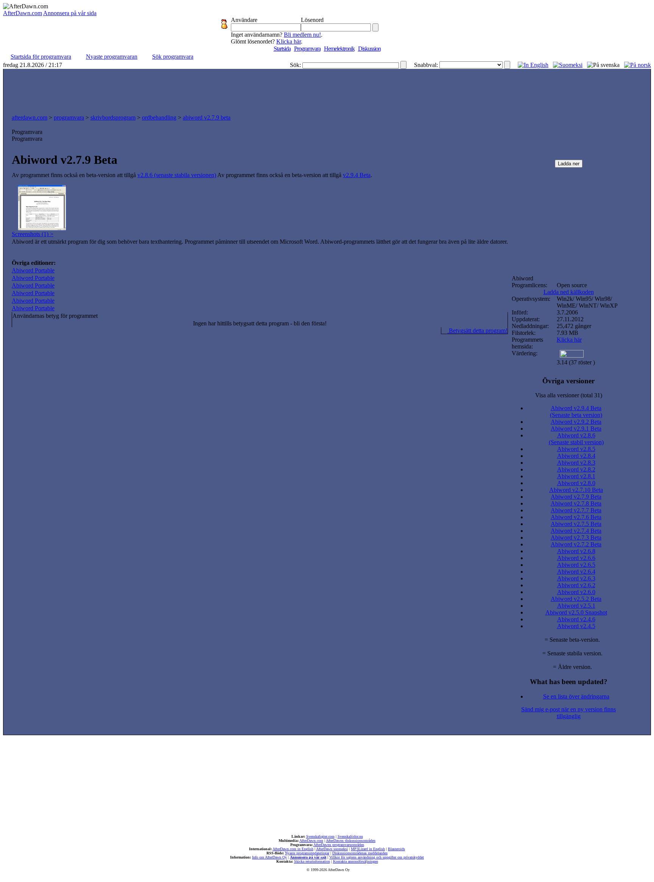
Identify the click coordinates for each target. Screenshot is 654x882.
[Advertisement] (327, 90)
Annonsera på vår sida (70, 13)
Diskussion (369, 48)
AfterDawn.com (22, 13)
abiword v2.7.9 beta (206, 117)
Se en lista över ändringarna (576, 696)
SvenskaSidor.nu (350, 836)
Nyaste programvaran (111, 56)
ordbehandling (159, 117)
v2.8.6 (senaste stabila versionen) (176, 175)
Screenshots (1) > (32, 234)
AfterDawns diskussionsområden (350, 840)
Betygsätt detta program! (477, 330)
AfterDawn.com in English (292, 849)
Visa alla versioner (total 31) (568, 395)
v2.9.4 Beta (357, 175)
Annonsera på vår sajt (308, 857)
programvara (69, 117)
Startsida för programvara (41, 56)
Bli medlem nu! (302, 34)
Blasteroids (396, 849)
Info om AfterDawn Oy (269, 857)
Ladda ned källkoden (568, 292)
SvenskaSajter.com (320, 836)
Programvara (307, 48)
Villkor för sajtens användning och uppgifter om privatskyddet (376, 857)
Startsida (282, 48)
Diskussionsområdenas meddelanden (360, 853)
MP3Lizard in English (368, 849)
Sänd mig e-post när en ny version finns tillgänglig (568, 712)
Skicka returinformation (312, 861)
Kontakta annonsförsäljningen (355, 861)
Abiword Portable (33, 270)
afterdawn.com (29, 117)
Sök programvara (172, 56)
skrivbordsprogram (112, 117)
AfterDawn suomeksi (332, 849)
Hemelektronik (339, 48)
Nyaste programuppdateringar (307, 853)
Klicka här (288, 41)
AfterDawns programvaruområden (338, 845)
